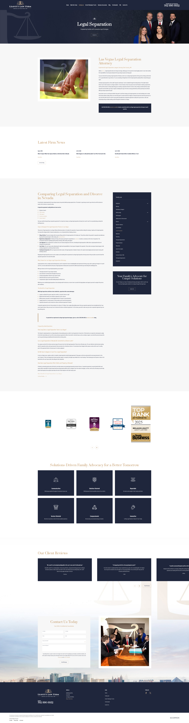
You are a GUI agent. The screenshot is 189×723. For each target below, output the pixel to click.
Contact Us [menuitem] (125, 5)
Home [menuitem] (67, 5)
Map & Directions (69, 699)
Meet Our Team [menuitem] (73, 5)
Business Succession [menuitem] (102, 5)
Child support (41, 214)
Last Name (66, 631)
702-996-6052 (172, 5)
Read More (40, 157)
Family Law (107, 696)
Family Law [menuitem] (81, 5)
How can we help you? (45, 645)
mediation (77, 239)
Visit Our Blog (41, 163)
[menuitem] (131, 203)
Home (106, 693)
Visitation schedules (43, 216)
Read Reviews (147, 586)
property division (61, 237)
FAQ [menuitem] (120, 5)
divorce (103, 71)
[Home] (20, 5)
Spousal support (42, 218)
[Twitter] (150, 693)
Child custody (41, 212)
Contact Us (94, 35)
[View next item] (96, 447)
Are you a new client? (45, 640)
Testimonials (107, 702)
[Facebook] (146, 693)
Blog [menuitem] (109, 5)
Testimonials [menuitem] (115, 5)
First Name (44, 631)
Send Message (64, 662)
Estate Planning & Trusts (109, 699)
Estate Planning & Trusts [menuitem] (90, 5)
